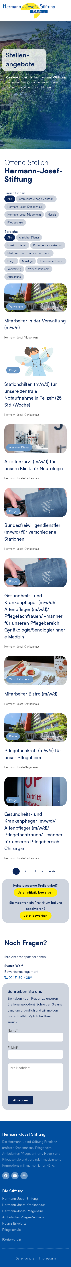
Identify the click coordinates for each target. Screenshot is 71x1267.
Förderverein (11, 1239)
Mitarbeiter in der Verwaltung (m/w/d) (35, 324)
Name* (13, 1030)
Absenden (20, 1100)
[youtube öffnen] (15, 1175)
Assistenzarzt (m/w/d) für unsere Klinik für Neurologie (33, 465)
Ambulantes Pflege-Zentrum (36, 199)
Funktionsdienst (16, 245)
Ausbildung (14, 277)
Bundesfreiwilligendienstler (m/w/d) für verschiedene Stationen (32, 532)
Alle (9, 199)
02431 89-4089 (20, 977)
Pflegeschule (15, 222)
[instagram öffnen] (24, 1175)
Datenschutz (24, 1258)
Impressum (47, 1258)
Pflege (11, 261)
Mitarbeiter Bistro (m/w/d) (30, 694)
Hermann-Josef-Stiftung (20, 1198)
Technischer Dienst (51, 261)
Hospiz (52, 214)
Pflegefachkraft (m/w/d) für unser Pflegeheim (32, 754)
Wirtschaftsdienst (38, 269)
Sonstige (27, 261)
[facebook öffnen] (5, 1175)
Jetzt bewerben (36, 916)
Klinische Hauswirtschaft (47, 245)
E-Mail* (13, 1048)
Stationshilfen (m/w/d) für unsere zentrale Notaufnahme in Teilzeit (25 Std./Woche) (33, 394)
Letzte (52, 871)
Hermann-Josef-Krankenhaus (25, 206)
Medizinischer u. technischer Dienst (28, 253)
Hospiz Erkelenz (14, 1223)
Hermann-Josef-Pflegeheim (24, 214)
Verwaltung (14, 269)
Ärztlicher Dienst (29, 237)
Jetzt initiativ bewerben (35, 892)
